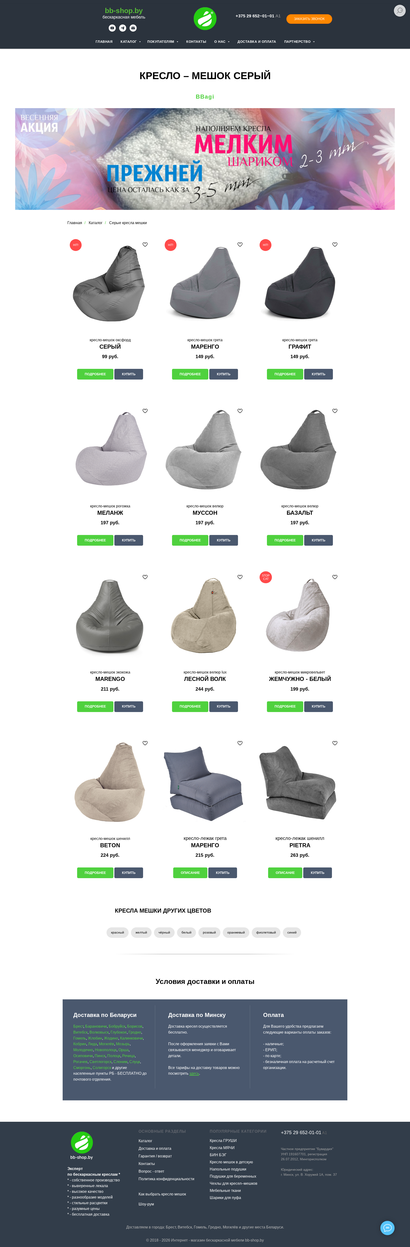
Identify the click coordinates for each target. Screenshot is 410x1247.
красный (117, 932)
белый (186, 932)
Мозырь (123, 1044)
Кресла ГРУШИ (223, 1141)
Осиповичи (83, 1056)
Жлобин (95, 1038)
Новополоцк (105, 1050)
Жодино (111, 1038)
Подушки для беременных (233, 1176)
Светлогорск (100, 1062)
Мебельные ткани (225, 1191)
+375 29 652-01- (298, 1132)
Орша (123, 1050)
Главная (104, 41)
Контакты (196, 41)
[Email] (133, 30)
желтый (141, 932)
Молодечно (83, 1050)
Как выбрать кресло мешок (162, 1194)
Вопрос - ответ (151, 1171)
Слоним (120, 1062)
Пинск (100, 1056)
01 (318, 1132)
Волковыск (99, 1032)
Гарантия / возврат (155, 1156)
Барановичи (96, 1026)
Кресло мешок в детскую (231, 1162)
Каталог (129, 41)
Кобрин (79, 1044)
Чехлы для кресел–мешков (233, 1183)
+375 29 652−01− (253, 16)
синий (292, 932)
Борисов (134, 1026)
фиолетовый (266, 932)
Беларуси (274, 1227)
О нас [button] (220, 41)
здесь (194, 1073)
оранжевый (236, 932)
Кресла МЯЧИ (222, 1148)
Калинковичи (131, 1038)
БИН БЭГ (218, 1155)
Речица (128, 1056)
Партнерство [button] (298, 41)
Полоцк (113, 1056)
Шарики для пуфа (225, 1198)
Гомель (79, 1038)
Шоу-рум (146, 1204)
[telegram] (122, 30)
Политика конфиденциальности (166, 1179)
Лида (92, 1044)
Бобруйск (117, 1026)
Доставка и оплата (257, 41)
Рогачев (80, 1062)
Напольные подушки (228, 1169)
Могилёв (106, 1044)
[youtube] (112, 30)
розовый (209, 932)
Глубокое (119, 1032)
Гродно (135, 1032)
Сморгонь (82, 1068)
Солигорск (102, 1068)
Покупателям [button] (161, 41)
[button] (309, 19)
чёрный (164, 932)
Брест (78, 1026)
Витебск (80, 1032)
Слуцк (134, 1062)
